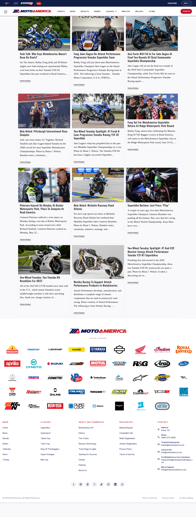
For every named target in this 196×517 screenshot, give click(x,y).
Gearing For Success (88, 454)
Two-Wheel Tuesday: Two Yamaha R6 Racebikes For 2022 (40, 279)
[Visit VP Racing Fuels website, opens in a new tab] (76, 378)
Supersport (46, 433)
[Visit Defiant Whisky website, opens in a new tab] (119, 406)
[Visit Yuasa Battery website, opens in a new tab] (12, 392)
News (72, 11)
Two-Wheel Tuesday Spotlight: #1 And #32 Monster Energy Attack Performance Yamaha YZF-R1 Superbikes (151, 251)
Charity (82, 460)
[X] (94, 484)
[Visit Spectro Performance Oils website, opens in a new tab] (162, 378)
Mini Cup (126, 11)
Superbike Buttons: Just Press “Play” (148, 205)
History (82, 433)
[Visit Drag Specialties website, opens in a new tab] (119, 363)
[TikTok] (101, 484)
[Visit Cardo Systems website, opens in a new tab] (119, 378)
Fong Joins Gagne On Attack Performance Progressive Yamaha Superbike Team (97, 55)
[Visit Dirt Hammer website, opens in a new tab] (34, 406)
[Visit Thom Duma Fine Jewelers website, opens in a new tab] (98, 392)
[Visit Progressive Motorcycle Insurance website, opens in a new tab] (34, 349)
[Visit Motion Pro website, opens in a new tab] (184, 363)
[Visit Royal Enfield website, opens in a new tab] (184, 349)
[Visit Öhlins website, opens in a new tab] (55, 392)
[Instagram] (80, 484)
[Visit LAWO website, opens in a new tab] (184, 392)
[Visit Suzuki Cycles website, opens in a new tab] (55, 363)
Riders (97, 11)
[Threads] (87, 484)
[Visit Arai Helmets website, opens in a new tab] (162, 363)
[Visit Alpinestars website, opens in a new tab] (141, 378)
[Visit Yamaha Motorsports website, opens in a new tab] (98, 349)
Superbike (45, 428)
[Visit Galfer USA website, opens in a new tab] (119, 392)
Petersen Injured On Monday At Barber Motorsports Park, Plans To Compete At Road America (42, 208)
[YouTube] (108, 484)
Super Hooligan (47, 454)
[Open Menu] (7, 12)
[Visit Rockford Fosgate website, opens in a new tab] (98, 378)
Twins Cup (45, 444)
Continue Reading (25, 81)
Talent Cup (45, 438)
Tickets (6, 460)
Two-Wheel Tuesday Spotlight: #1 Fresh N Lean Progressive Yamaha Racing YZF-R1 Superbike (96, 134)
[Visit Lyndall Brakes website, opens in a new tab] (184, 378)
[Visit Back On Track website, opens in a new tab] (162, 406)
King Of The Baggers (50, 449)
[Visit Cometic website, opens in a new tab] (55, 378)
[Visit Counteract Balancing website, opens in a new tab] (141, 392)
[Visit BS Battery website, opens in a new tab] (55, 406)
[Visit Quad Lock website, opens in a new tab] (76, 406)
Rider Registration (127, 438)
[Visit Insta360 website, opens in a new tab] (76, 349)
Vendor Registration (128, 444)
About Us (83, 470)
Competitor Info (126, 433)
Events (61, 11)
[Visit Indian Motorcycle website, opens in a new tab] (162, 349)
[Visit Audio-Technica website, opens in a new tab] (12, 378)
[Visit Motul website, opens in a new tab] (98, 363)
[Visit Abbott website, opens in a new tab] (98, 406)
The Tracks (84, 438)
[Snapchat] (122, 484)
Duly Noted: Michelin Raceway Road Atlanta (94, 207)
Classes (110, 11)
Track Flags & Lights (87, 449)
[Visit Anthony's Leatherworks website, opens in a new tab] (34, 392)
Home (5, 428)
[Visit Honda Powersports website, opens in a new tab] (141, 349)
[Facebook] (73, 484)
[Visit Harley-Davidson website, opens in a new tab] (119, 349)
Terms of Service (127, 454)
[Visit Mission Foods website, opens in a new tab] (12, 349)
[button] (170, 11)
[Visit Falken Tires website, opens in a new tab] (76, 392)
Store (152, 11)
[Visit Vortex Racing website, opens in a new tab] (162, 392)
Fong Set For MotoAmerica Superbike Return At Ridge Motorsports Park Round (151, 124)
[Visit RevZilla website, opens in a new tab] (76, 363)
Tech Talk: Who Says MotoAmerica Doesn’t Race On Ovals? (43, 55)
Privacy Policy (125, 449)
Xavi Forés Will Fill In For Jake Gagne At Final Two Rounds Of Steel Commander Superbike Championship (150, 57)
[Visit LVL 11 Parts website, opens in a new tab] (141, 406)
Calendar (7, 449)
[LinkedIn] (115, 484)
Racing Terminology (87, 444)
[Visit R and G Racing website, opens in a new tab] (141, 363)
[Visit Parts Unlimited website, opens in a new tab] (34, 378)
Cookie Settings (186, 498)
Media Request (126, 428)
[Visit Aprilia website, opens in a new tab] (12, 363)
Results (85, 11)
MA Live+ (139, 11)
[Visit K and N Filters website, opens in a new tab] (12, 406)
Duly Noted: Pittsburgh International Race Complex (44, 133)
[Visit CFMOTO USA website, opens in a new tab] (34, 363)
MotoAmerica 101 (86, 428)
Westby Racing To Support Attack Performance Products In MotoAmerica (95, 283)
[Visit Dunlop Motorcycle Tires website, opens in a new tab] (55, 349)
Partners (82, 465)
